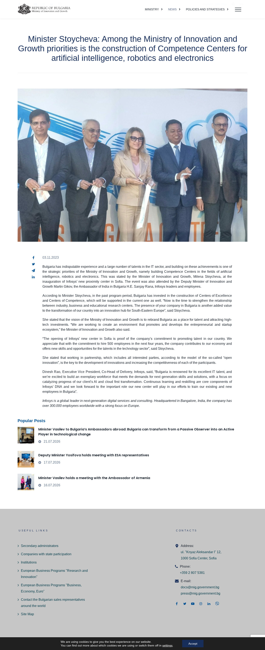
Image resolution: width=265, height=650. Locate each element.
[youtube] (192, 603)
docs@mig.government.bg (200, 587)
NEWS (172, 9)
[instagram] (200, 603)
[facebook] (33, 257)
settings (167, 645)
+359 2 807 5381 (192, 572)
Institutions (29, 562)
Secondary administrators (39, 546)
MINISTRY (152, 9)
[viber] (217, 604)
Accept (192, 643)
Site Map (27, 614)
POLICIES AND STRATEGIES (205, 9)
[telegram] (33, 270)
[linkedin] (33, 277)
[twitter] (33, 264)
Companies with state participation (46, 554)
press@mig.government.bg (200, 593)
